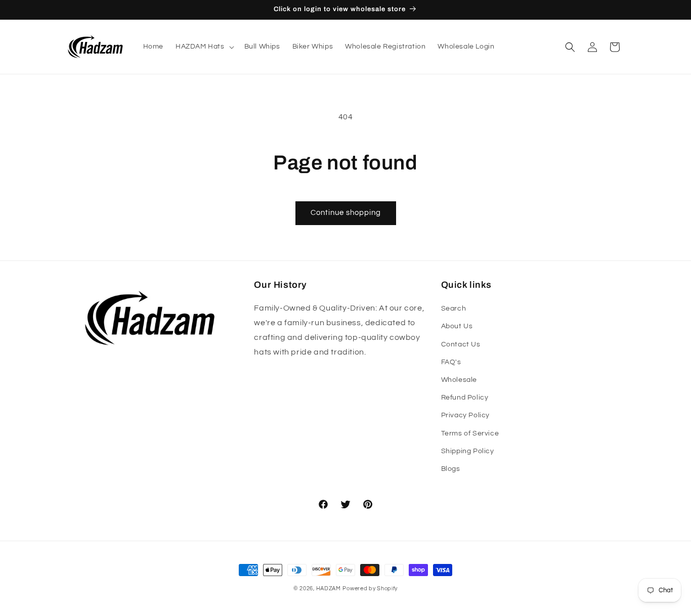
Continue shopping (346, 212)
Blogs (450, 468)
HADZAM (328, 588)
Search (453, 308)
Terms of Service (470, 433)
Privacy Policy (465, 415)
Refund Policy (465, 397)
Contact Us (461, 344)
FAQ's (451, 362)
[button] (203, 46)
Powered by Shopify (370, 588)
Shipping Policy (467, 451)
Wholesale (459, 379)
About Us (457, 326)
